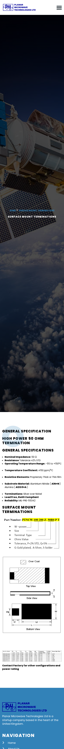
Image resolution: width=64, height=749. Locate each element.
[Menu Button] (59, 8)
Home (13, 210)
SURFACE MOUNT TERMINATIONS (36, 210)
